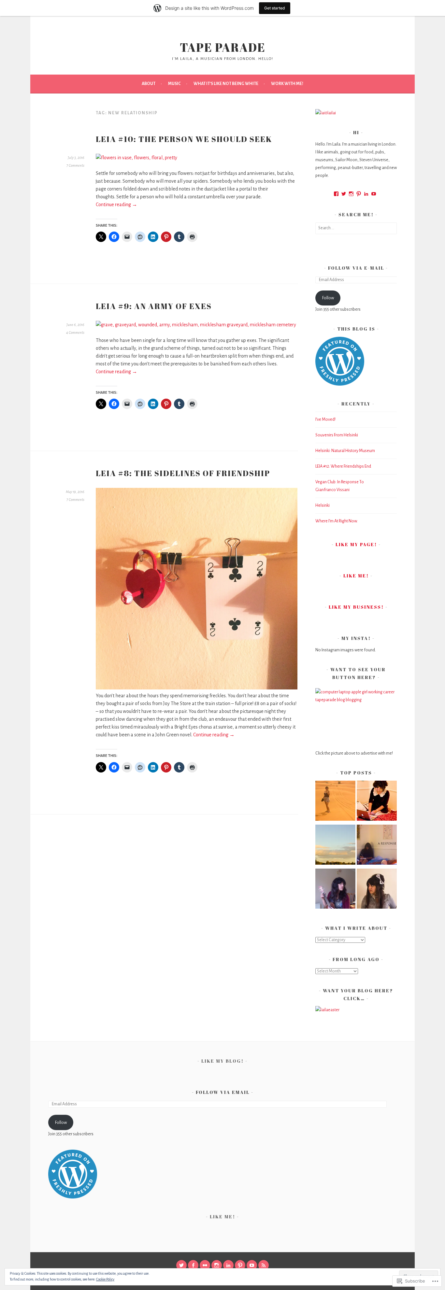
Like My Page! (356, 544)
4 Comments (75, 332)
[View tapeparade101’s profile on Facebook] (336, 193)
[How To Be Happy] (335, 846)
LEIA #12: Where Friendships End (343, 466)
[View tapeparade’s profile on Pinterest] (358, 193)
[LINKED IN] (228, 1265)
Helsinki (322, 505)
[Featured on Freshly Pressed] (339, 384)
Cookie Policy (105, 1279)
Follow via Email (223, 1092)
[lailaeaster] (327, 1010)
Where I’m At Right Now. (336, 521)
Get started (274, 8)
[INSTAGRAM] (216, 1265)
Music (174, 83)
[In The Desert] (335, 802)
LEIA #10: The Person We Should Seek (184, 139)
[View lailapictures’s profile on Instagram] (351, 193)
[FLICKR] (205, 1265)
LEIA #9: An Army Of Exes (154, 306)
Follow (328, 298)
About (148, 83)
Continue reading (116, 204)
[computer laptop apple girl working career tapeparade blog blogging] (356, 715)
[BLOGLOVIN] (263, 1265)
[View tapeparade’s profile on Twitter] (343, 193)
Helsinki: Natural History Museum (345, 450)
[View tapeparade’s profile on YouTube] (373, 193)
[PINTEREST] (240, 1265)
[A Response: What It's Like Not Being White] (377, 846)
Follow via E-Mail (356, 268)
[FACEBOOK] (193, 1265)
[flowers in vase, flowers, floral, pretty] (136, 157)
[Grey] (377, 890)
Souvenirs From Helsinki (336, 435)
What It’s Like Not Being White (226, 83)
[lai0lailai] (325, 113)
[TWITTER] (181, 1265)
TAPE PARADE (223, 47)
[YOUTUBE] (252, 1265)
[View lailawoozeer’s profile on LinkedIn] (366, 193)
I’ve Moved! (325, 419)
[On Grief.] (335, 890)
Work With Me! (287, 83)
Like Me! (356, 576)
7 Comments (75, 165)
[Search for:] (356, 228)
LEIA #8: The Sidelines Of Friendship (183, 473)
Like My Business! (356, 607)
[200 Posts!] (377, 802)
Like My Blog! (222, 1061)
